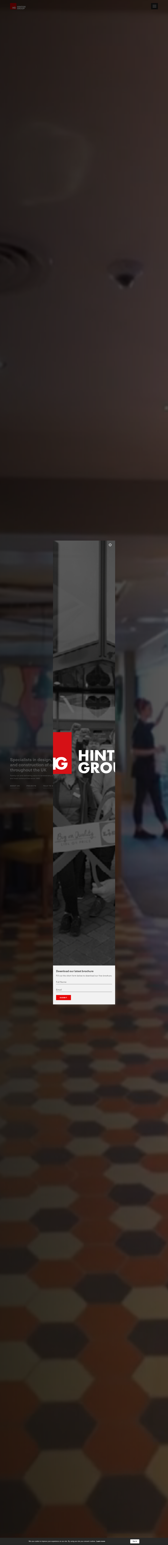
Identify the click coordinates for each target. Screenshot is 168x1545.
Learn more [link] (100, 1541)
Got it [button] (135, 1541)
